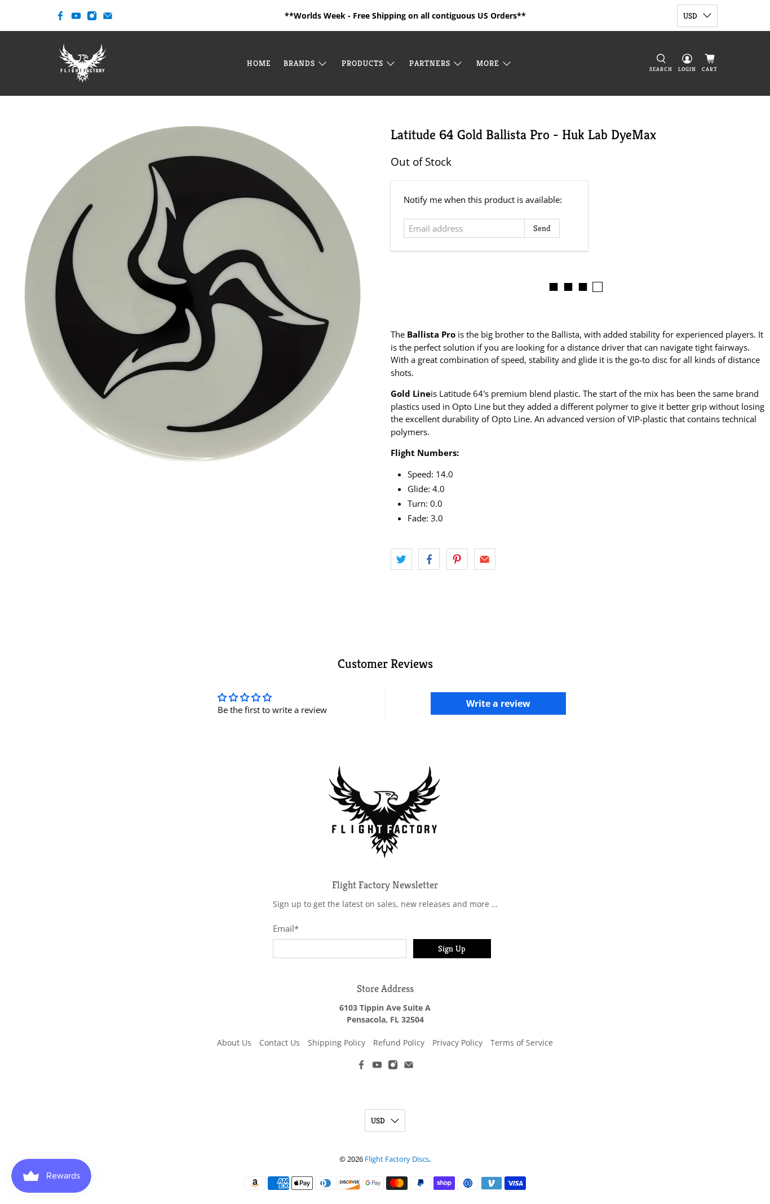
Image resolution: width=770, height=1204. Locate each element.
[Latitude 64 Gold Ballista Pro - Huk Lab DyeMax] (192, 294)
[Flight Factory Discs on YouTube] (76, 16)
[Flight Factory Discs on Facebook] (60, 16)
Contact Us (279, 1042)
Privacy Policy (457, 1042)
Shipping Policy (336, 1042)
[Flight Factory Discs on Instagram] (92, 16)
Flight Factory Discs (397, 1159)
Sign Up (452, 948)
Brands (299, 63)
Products (362, 63)
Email (286, 928)
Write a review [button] (498, 703)
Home (259, 63)
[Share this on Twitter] (401, 559)
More (487, 63)
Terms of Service (521, 1042)
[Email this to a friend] (484, 559)
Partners (429, 63)
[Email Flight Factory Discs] (108, 16)
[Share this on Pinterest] (457, 559)
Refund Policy (398, 1042)
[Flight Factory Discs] (83, 63)
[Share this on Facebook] (429, 559)
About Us (234, 1042)
